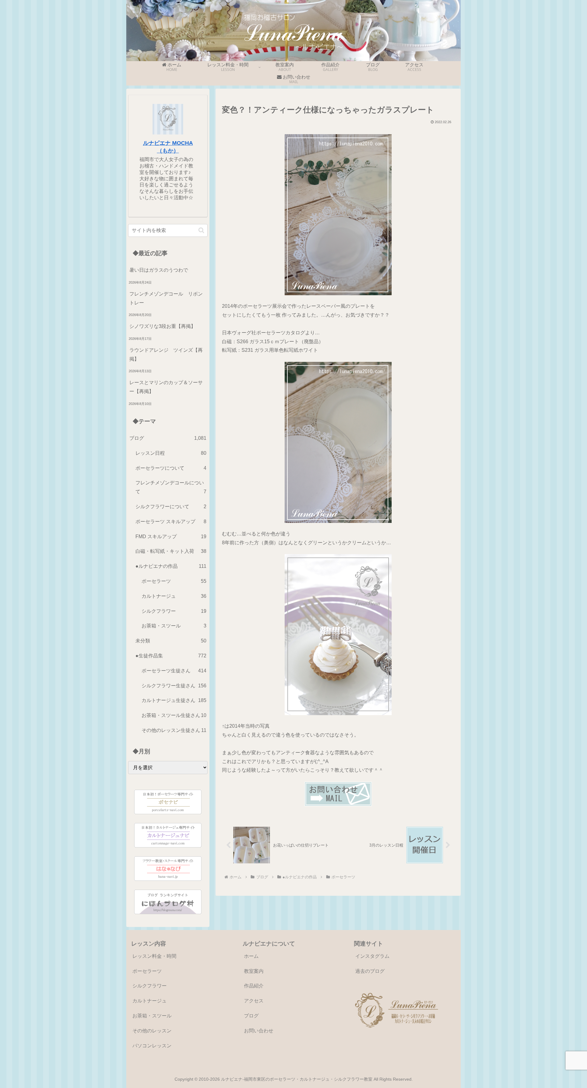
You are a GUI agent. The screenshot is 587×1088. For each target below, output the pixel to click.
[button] (201, 230)
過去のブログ (370, 971)
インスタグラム (372, 956)
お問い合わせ (258, 1030)
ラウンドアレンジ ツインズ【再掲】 (166, 354)
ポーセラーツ (147, 971)
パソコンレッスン (152, 1045)
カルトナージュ (149, 1000)
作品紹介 (254, 985)
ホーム (251, 956)
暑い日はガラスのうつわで (158, 270)
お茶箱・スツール (152, 1015)
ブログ (251, 1015)
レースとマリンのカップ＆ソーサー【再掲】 (166, 387)
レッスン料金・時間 (154, 956)
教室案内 (254, 971)
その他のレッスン (152, 1030)
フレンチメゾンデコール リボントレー (166, 298)
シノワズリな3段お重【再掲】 (162, 326)
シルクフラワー (149, 985)
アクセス (254, 1000)
